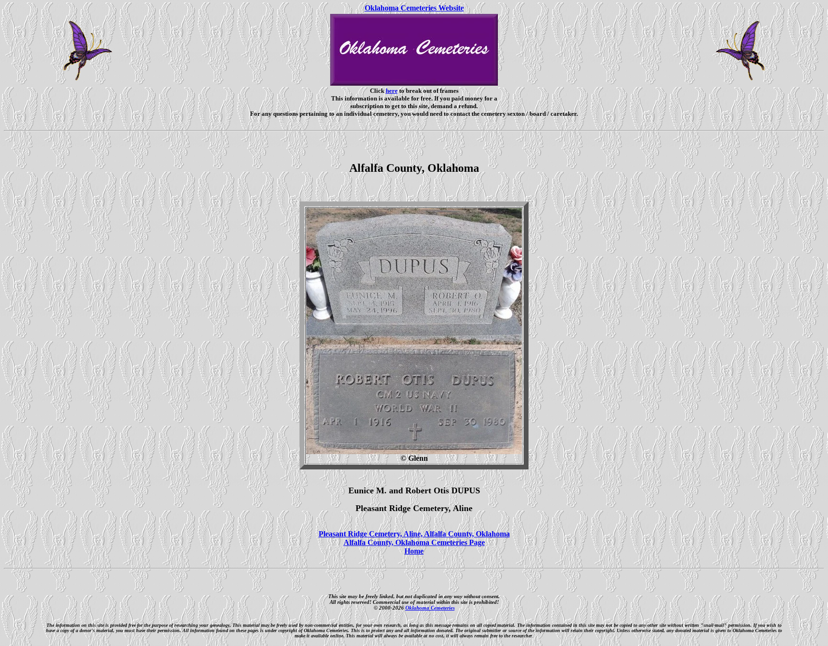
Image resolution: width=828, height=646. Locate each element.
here (392, 90)
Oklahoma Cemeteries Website (414, 8)
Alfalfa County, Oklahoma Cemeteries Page (414, 542)
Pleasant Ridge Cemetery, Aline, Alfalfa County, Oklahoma (414, 534)
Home (414, 551)
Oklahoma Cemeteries (430, 608)
